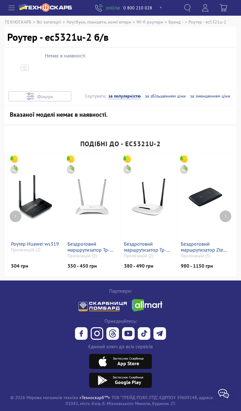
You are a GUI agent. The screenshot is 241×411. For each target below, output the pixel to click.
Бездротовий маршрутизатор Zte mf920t (202, 247)
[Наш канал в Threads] (112, 334)
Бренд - (176, 22)
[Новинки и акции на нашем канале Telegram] (159, 334)
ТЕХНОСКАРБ (18, 22)
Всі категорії (49, 22)
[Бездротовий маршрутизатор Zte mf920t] (205, 197)
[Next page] (225, 216)
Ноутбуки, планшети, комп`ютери (99, 22)
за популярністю (125, 96)
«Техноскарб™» (94, 397)
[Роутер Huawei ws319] (35, 197)
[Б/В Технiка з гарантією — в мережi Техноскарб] (128, 334)
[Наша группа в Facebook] (81, 334)
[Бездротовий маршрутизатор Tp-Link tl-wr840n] (92, 197)
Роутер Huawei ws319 (35, 244)
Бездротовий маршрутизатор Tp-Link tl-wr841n (145, 247)
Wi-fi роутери (150, 22)
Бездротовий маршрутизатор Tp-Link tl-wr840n (88, 247)
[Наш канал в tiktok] (144, 334)
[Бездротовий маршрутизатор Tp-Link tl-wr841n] (148, 197)
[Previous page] (15, 216)
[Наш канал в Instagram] (97, 334)
